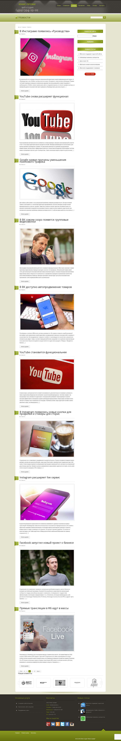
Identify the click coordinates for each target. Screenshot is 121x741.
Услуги (59, 5)
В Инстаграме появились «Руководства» (45, 31)
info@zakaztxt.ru (54, 705)
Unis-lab (52, 712)
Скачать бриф (90, 74)
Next (38, 671)
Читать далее (24, 90)
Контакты (101, 5)
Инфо (88, 5)
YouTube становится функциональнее (43, 352)
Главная (24, 27)
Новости (23, 34)
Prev (21, 671)
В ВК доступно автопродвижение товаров (46, 287)
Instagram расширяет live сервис (40, 477)
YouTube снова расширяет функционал (44, 96)
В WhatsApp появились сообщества (89, 57)
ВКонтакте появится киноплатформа (90, 64)
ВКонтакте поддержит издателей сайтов (91, 54)
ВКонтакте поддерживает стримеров (90, 68)
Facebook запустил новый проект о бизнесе (47, 542)
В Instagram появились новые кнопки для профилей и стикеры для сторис (45, 413)
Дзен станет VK (84, 61)
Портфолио (81, 5)
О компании (66, 5)
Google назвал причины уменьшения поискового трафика (43, 160)
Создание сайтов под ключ (25, 703)
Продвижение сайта (23, 710)
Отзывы (95, 5)
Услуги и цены (25, 733)
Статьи (74, 5)
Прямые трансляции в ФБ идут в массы (44, 608)
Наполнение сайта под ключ (26, 707)
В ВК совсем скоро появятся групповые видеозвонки (44, 220)
